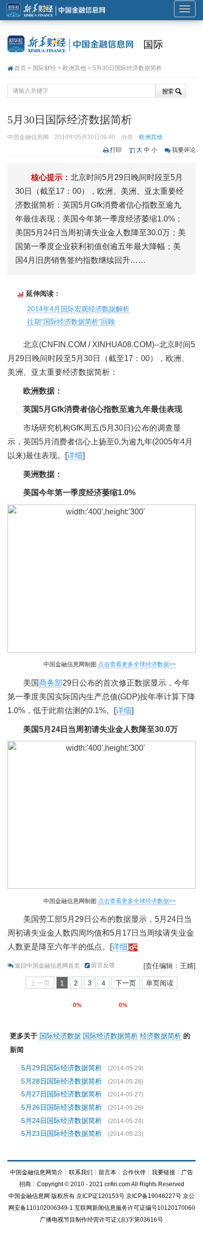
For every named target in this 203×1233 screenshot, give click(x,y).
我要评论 (184, 149)
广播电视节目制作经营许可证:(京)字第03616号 (101, 1219)
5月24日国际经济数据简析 (61, 1120)
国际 (153, 44)
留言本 (107, 1172)
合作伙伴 (134, 1172)
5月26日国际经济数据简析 (61, 1107)
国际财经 (44, 68)
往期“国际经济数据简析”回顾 (71, 322)
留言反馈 (103, 965)
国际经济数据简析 (110, 1036)
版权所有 (63, 1196)
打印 (116, 149)
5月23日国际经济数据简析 (61, 1133)
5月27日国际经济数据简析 (61, 1094)
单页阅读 (159, 983)
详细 (75, 455)
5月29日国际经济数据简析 (61, 1068)
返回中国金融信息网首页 (47, 965)
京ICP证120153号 (100, 1196)
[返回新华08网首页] (133, 947)
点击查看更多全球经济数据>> (137, 664)
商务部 (51, 683)
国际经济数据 (60, 1036)
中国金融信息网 (29, 1196)
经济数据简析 (160, 1036)
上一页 (40, 983)
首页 (20, 68)
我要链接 (163, 1172)
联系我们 (81, 1172)
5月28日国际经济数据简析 (61, 1081)
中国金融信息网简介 (36, 1172)
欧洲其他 (74, 68)
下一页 (125, 983)
